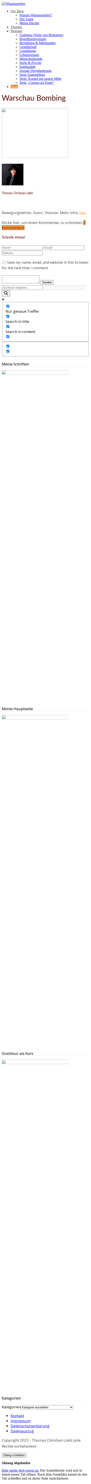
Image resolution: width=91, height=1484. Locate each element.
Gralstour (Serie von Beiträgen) (41, 35)
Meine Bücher (29, 23)
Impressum (21, 1420)
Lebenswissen (29, 55)
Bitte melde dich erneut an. (20, 1470)
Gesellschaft (27, 47)
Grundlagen (27, 51)
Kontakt (17, 1415)
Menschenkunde (30, 59)
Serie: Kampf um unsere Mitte (40, 79)
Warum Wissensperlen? (35, 15)
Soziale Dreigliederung (35, 71)
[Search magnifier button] (6, 293)
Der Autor (26, 19)
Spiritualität (27, 67)
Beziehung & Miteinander (37, 43)
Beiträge (16, 31)
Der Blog (17, 11)
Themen (16, 27)
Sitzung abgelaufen (16, 1463)
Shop (14, 86)
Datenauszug (22, 1430)
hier (82, 212)
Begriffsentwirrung (32, 39)
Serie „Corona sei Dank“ (36, 83)
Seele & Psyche (30, 63)
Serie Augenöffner (32, 75)
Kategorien (11, 1406)
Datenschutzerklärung (30, 1425)
